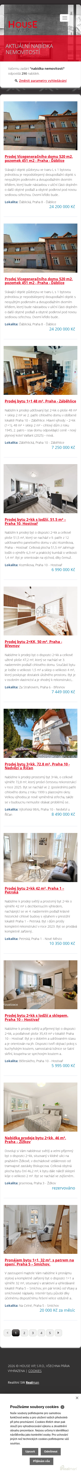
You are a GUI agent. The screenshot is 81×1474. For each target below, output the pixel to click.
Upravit (30, 1451)
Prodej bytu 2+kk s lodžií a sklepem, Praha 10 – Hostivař (36, 1017)
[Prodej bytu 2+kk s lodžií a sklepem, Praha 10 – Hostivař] (40, 987)
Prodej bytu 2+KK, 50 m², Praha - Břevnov (33, 643)
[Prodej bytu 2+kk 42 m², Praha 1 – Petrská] (40, 859)
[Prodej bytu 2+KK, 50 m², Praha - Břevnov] (40, 613)
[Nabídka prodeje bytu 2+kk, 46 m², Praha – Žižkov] (40, 1109)
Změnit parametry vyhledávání (43, 80)
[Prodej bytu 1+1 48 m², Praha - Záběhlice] (40, 372)
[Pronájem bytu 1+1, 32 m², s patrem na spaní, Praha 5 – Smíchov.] (40, 1231)
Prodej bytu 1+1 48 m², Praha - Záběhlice (40, 401)
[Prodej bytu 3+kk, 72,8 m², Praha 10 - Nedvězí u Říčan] (40, 735)
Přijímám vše (41, 1461)
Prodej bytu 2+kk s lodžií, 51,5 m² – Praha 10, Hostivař (35, 521)
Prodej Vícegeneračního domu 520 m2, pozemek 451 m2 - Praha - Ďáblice (39, 158)
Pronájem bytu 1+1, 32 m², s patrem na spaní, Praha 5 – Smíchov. (39, 1262)
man (32, 1382)
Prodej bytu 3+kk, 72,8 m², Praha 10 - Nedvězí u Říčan (37, 766)
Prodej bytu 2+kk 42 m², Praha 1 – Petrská (34, 890)
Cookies (35, 1371)
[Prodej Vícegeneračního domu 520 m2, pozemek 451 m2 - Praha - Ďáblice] (40, 128)
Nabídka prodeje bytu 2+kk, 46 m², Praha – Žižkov (35, 1139)
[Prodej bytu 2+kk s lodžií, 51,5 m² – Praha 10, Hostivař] (40, 490)
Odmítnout (50, 1451)
